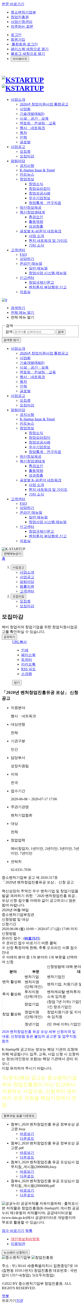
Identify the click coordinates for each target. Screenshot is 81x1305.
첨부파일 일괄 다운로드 (19, 1115)
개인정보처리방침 (25, 1239)
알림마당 (18, 410)
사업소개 (18, 348)
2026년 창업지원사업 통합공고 (44, 104)
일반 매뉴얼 (38, 268)
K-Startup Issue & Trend (37, 170)
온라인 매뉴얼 (31, 263)
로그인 (16, 35)
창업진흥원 (20, 17)
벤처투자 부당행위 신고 (48, 287)
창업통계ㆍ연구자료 (45, 203)
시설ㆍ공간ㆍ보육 (34, 118)
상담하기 (27, 259)
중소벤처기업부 (23, 12)
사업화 (25, 109)
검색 (9, 332)
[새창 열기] (4, 300)
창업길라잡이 (39, 189)
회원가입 (18, 39)
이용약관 (18, 1244)
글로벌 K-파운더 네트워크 (40, 231)
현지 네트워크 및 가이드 (48, 240)
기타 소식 (36, 245)
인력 (23, 137)
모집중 (25, 151)
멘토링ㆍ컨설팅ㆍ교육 (38, 123)
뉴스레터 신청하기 (16, 1252)
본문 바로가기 (13, 4)
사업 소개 (36, 236)
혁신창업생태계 (32, 212)
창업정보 (27, 179)
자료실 (25, 292)
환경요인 (36, 217)
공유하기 (9, 637)
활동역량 (36, 222)
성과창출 (36, 226)
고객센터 (18, 499)
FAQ (23, 254)
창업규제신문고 (41, 282)
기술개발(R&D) (32, 114)
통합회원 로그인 (24, 44)
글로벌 (25, 142)
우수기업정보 (39, 198)
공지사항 (27, 166)
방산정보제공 (30, 207)
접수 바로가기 (13, 1231)
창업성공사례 (39, 193)
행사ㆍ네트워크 (32, 128)
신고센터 (27, 278)
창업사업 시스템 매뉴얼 (48, 273)
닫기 (17, 682)
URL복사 (19, 642)
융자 (23, 133)
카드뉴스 (27, 174)
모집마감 (27, 156)
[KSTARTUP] (23, 84)
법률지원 (27, 586)
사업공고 (18, 396)
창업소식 (36, 184)
